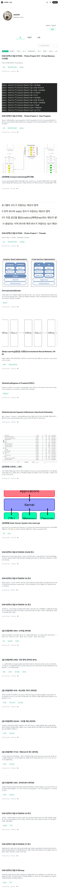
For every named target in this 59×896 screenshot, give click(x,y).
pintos (51, 51)
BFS (4, 672)
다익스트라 (12, 702)
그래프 (19, 51)
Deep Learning (13, 364)
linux (9, 533)
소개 (38, 37)
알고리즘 (12, 51)
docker (5, 302)
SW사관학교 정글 (32, 51)
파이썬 (45, 51)
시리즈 (29, 37)
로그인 (55, 2)
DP (4, 641)
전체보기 (5, 51)
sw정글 (5, 825)
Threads (22, 242)
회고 (39, 51)
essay (4, 882)
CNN (4, 364)
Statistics (5, 393)
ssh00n (16, 15)
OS (24, 51)
